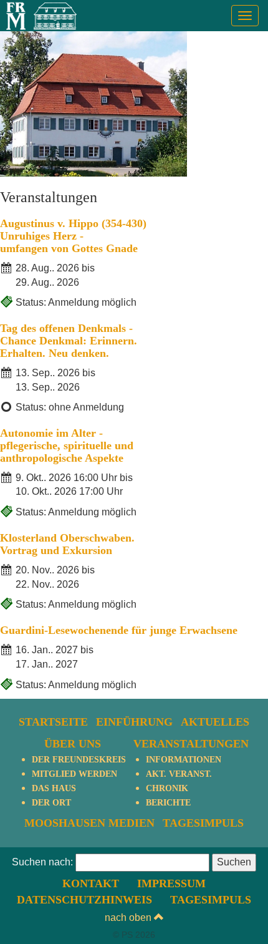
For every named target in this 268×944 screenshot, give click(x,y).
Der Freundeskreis (79, 759)
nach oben (129, 917)
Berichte (168, 802)
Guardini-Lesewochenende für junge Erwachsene (118, 630)
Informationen (183, 759)
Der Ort (51, 802)
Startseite (53, 722)
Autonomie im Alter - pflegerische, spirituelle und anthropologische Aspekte (66, 445)
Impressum (171, 883)
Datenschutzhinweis (84, 899)
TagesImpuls (203, 823)
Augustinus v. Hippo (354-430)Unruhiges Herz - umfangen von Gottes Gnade (73, 236)
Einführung (134, 722)
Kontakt (90, 883)
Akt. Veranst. (179, 774)
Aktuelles (215, 722)
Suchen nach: (42, 862)
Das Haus (54, 788)
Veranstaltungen (191, 743)
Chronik (167, 788)
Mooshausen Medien (89, 823)
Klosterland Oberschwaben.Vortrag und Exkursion (67, 544)
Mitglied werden (74, 774)
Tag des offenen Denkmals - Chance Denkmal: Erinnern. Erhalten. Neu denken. (68, 340)
